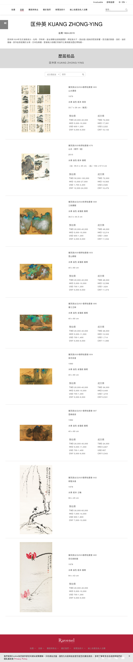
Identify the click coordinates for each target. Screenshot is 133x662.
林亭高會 (72, 358)
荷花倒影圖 (73, 558)
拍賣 (13, 9)
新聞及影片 (60, 9)
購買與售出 (33, 9)
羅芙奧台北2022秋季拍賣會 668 (82, 201)
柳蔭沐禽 (72, 481)
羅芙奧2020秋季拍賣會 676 (80, 145)
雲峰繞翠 (72, 414)
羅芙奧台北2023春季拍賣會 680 (82, 555)
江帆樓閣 (72, 205)
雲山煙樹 (72, 256)
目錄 (22, 9)
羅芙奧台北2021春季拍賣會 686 (82, 303)
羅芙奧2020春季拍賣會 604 (80, 354)
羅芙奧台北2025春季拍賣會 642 (82, 477)
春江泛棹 (72, 307)
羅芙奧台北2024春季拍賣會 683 (82, 87)
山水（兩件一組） (76, 149)
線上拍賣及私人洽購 (78, 9)
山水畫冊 (72, 90)
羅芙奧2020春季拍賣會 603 (80, 252)
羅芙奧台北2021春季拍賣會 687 (82, 410)
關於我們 (47, 9)
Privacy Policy (20, 658)
